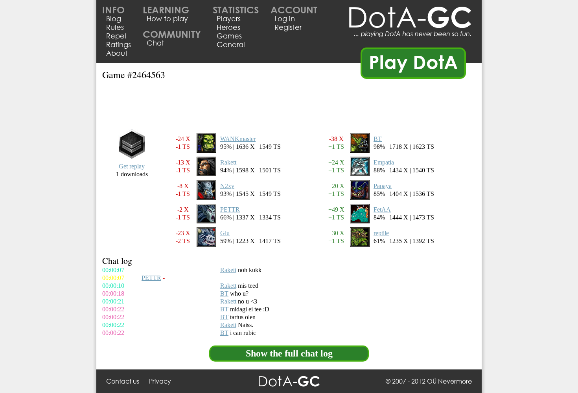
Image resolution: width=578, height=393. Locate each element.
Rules (115, 27)
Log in (284, 18)
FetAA (382, 209)
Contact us (122, 381)
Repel (116, 35)
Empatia (384, 162)
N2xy (227, 186)
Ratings (118, 44)
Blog (113, 18)
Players (229, 18)
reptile (381, 233)
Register (288, 27)
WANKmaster (238, 138)
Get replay (132, 166)
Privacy (160, 381)
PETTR (230, 209)
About (116, 53)
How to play (167, 18)
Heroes (228, 27)
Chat (155, 42)
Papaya (383, 186)
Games (229, 35)
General (231, 44)
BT (378, 138)
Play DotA (413, 62)
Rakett (228, 162)
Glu (225, 233)
